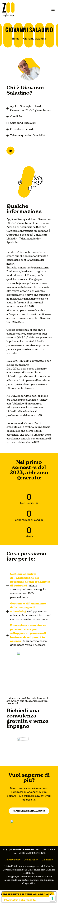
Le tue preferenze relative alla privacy (26, 894)
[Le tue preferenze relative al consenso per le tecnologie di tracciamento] (52, 898)
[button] (53, 9)
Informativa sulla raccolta (20, 900)
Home (15, 39)
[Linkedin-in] (10, 151)
